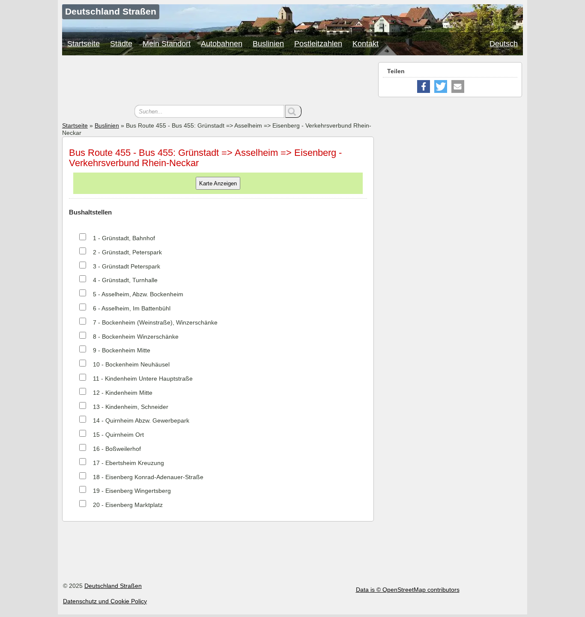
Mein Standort (167, 43)
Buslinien (268, 43)
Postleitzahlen (318, 43)
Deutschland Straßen (113, 585)
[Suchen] (293, 111)
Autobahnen (221, 43)
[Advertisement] (218, 81)
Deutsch (503, 43)
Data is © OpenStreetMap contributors (408, 589)
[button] (423, 86)
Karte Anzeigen (218, 183)
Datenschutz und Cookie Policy (105, 601)
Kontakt (365, 43)
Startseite (83, 43)
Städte (121, 43)
